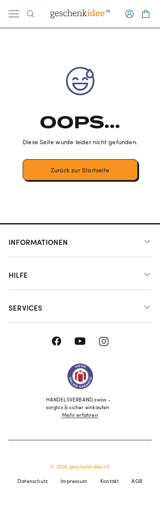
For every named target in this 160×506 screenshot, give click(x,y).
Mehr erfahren (80, 414)
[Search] (30, 14)
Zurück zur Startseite (80, 170)
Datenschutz (32, 480)
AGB (137, 480)
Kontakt (109, 480)
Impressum (74, 480)
